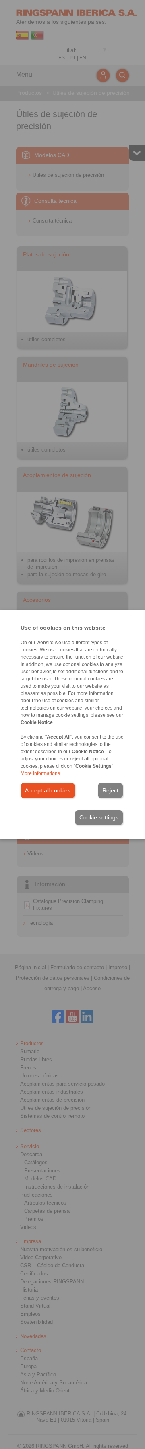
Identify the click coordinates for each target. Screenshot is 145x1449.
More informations (40, 773)
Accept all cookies (47, 790)
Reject (110, 790)
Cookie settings (98, 817)
